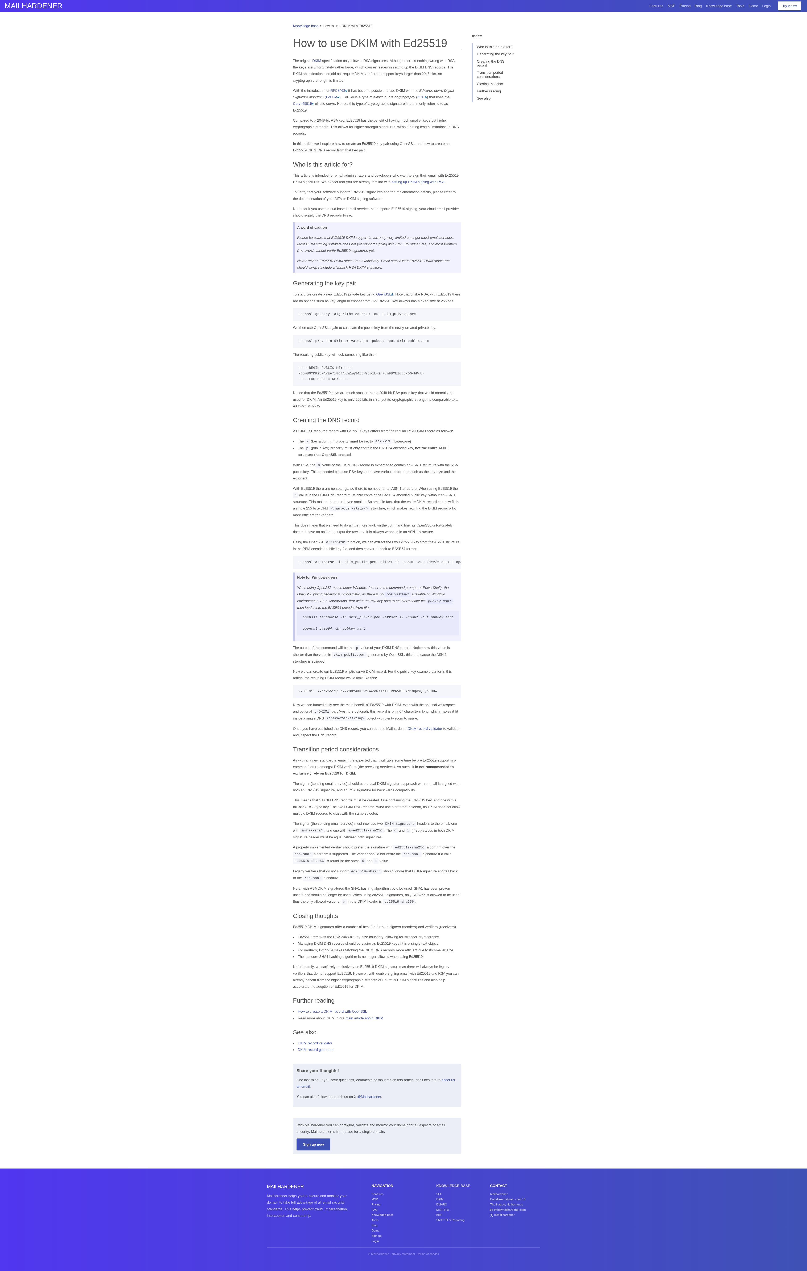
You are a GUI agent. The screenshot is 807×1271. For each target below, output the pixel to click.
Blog (698, 6)
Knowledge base (719, 6)
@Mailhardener (369, 1097)
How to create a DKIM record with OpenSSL (332, 1011)
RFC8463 (337, 90)
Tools (740, 6)
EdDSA (331, 97)
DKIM (316, 61)
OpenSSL (383, 294)
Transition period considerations (490, 74)
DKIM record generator (316, 1050)
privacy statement (403, 1253)
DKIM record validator (425, 728)
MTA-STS (442, 1209)
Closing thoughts (490, 84)
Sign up (377, 1235)
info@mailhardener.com (510, 1209)
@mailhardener (504, 1214)
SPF (439, 1194)
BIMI (439, 1214)
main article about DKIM (364, 1018)
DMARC (441, 1204)
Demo (753, 6)
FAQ (374, 1209)
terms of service (428, 1253)
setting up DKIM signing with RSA (418, 182)
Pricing (685, 6)
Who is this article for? (494, 47)
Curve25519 (302, 103)
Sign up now (313, 1144)
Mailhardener (33, 6)
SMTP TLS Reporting (450, 1220)
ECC (421, 97)
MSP (671, 6)
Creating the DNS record (490, 63)
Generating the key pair (495, 54)
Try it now (790, 6)
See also (484, 98)
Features (656, 6)
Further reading (489, 91)
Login (766, 6)
